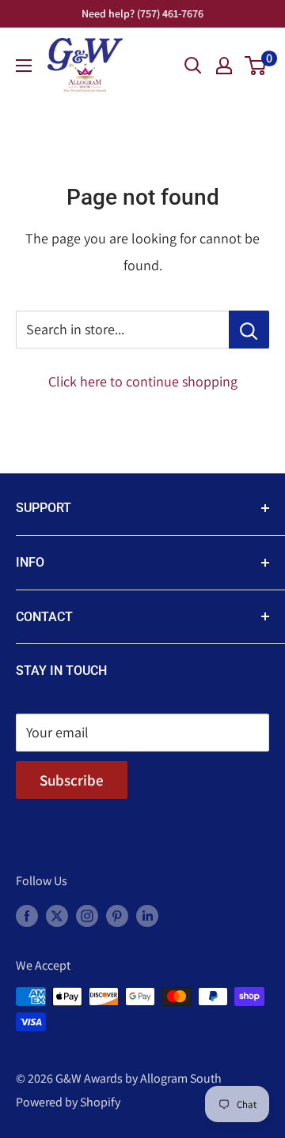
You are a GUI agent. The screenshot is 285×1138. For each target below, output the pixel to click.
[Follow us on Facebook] (27, 915)
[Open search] (193, 65)
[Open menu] (24, 65)
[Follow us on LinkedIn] (147, 915)
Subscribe (72, 780)
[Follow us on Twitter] (57, 915)
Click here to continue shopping (143, 381)
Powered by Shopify (68, 1102)
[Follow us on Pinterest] (117, 915)
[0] (256, 65)
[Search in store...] (249, 330)
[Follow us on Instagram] (87, 915)
